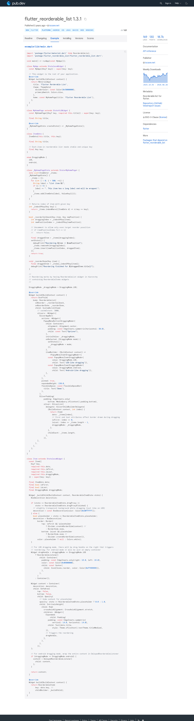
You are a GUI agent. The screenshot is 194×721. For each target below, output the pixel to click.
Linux (68, 30)
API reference (149, 51)
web (82, 30)
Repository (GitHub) (152, 103)
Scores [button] (90, 38)
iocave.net (54, 25)
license (163, 117)
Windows (89, 30)
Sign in (168, 3)
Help (177, 3)
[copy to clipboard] (125, 51)
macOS (75, 30)
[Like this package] (122, 30)
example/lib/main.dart (38, 46)
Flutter (34, 30)
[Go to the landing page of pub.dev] (16, 3)
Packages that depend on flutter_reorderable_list (155, 141)
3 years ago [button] (39, 25)
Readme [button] (28, 38)
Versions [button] (79, 38)
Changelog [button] (41, 38)
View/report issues (151, 105)
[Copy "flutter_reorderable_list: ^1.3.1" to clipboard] (85, 19)
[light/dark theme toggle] (186, 3)
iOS (63, 30)
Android (56, 30)
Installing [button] (67, 38)
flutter (146, 128)
